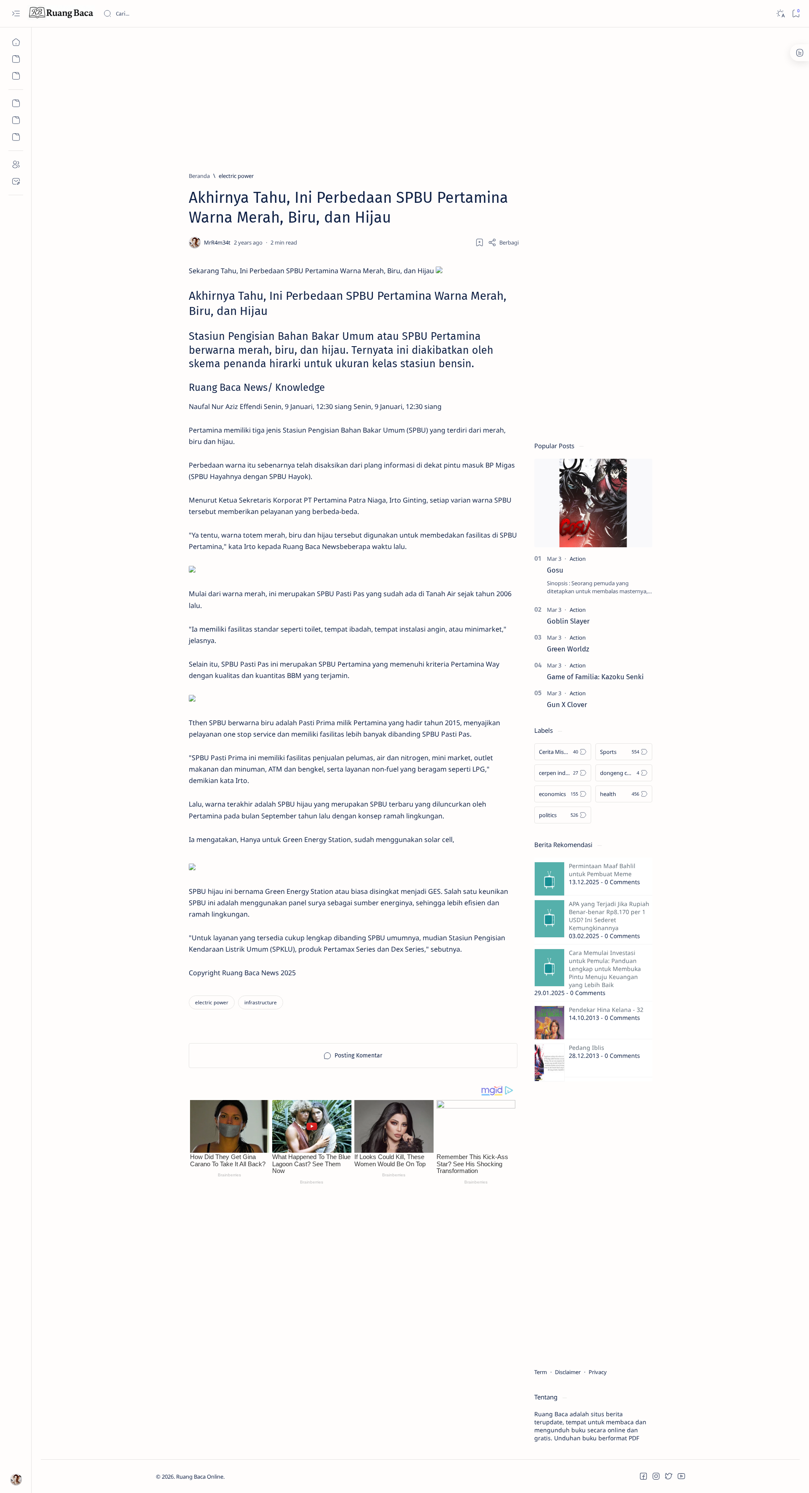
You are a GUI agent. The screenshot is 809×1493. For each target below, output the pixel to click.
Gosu (555, 570)
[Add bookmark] (479, 242)
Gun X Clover (567, 704)
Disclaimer (568, 1372)
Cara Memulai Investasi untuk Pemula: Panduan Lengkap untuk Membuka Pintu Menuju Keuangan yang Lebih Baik (605, 969)
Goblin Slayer (568, 621)
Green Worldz (568, 649)
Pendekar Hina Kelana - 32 (606, 1010)
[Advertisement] (409, 96)
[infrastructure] (260, 1002)
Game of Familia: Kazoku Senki (595, 677)
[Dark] (780, 13)
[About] (15, 164)
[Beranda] (15, 42)
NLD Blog (264, 1476)
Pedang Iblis (586, 1048)
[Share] (503, 242)
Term (540, 1372)
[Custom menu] (15, 103)
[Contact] (15, 181)
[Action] (578, 558)
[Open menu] (15, 13)
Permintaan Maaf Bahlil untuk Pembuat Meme (602, 870)
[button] (643, 1476)
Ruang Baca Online (199, 1476)
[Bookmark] (795, 13)
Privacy (598, 1372)
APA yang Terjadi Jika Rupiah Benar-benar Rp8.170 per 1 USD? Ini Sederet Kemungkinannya (609, 916)
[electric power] (212, 1002)
